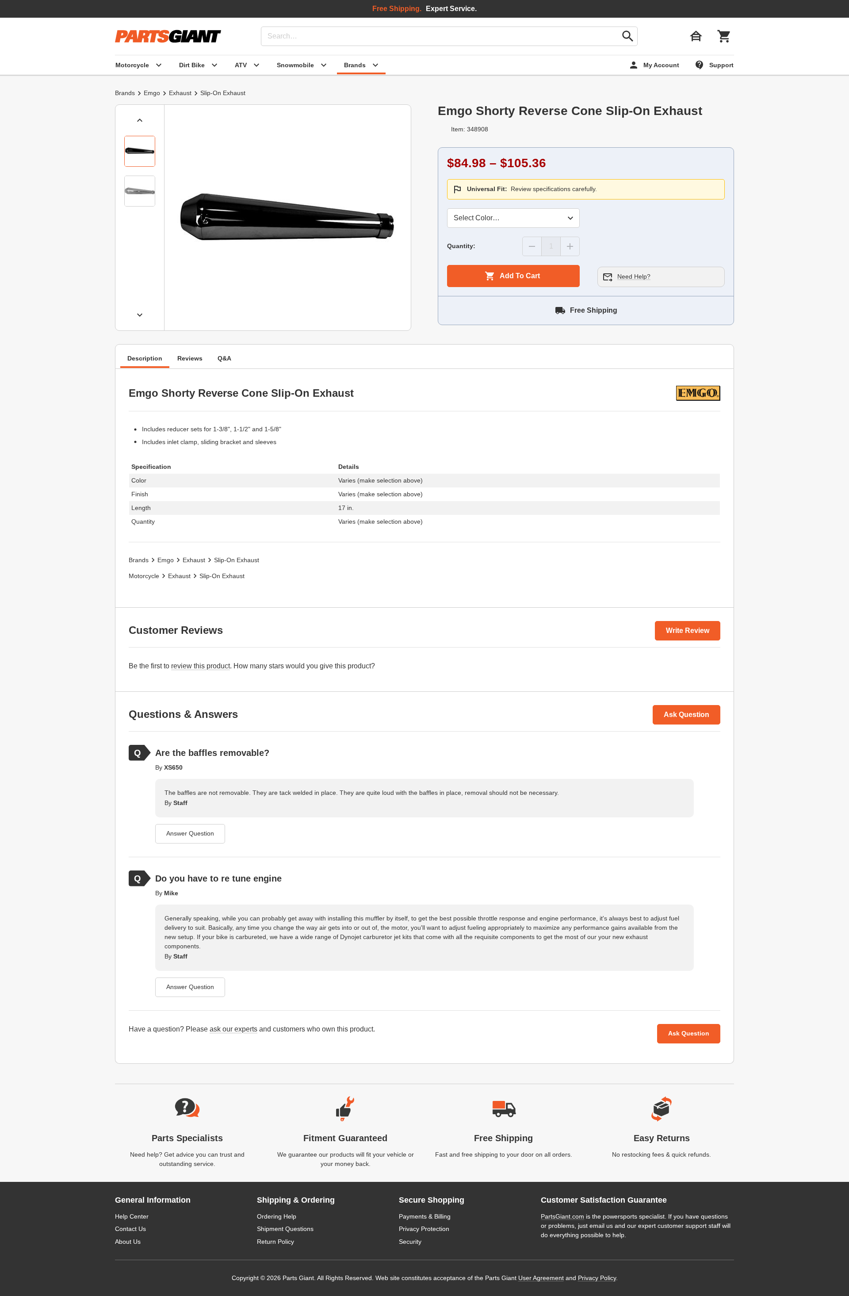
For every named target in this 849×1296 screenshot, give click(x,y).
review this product (200, 666)
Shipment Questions (285, 1228)
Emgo (152, 92)
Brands (125, 92)
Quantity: (461, 245)
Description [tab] (144, 358)
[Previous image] (139, 120)
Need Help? (633, 276)
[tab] (139, 151)
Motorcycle (144, 575)
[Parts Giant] (168, 36)
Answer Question (190, 833)
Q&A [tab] (224, 358)
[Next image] (139, 315)
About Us (128, 1241)
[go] (628, 36)
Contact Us (130, 1228)
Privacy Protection (424, 1228)
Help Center (132, 1216)
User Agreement (541, 1277)
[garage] (696, 36)
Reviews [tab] (190, 358)
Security (410, 1241)
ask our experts (233, 1029)
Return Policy (275, 1241)
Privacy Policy (597, 1277)
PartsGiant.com (562, 1216)
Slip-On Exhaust (222, 92)
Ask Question (686, 714)
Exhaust (180, 92)
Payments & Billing (425, 1216)
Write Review (687, 630)
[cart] (724, 36)
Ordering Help (276, 1216)
